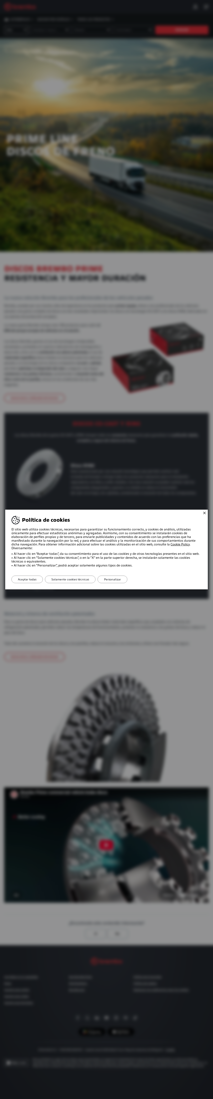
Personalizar (112, 579)
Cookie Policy (180, 544)
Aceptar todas (27, 579)
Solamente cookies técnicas (70, 579)
